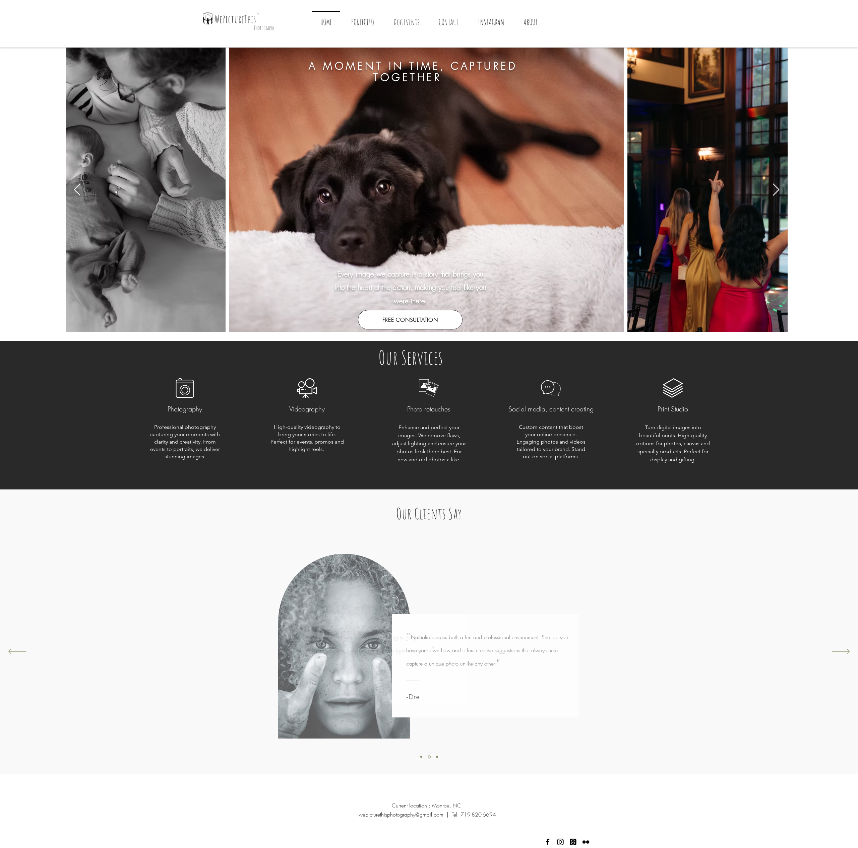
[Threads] (573, 842)
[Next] (841, 652)
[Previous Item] (77, 190)
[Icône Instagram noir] (560, 842)
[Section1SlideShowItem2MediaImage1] (429, 756)
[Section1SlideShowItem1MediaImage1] (421, 757)
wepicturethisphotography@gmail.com (401, 814)
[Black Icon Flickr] (585, 842)
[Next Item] (776, 190)
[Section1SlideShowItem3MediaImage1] (437, 757)
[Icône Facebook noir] (547, 842)
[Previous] (17, 652)
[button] (406, 19)
